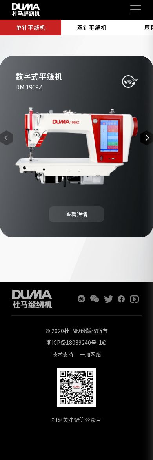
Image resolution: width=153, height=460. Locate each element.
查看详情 (76, 214)
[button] (146, 138)
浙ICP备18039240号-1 (74, 342)
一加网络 (90, 354)
